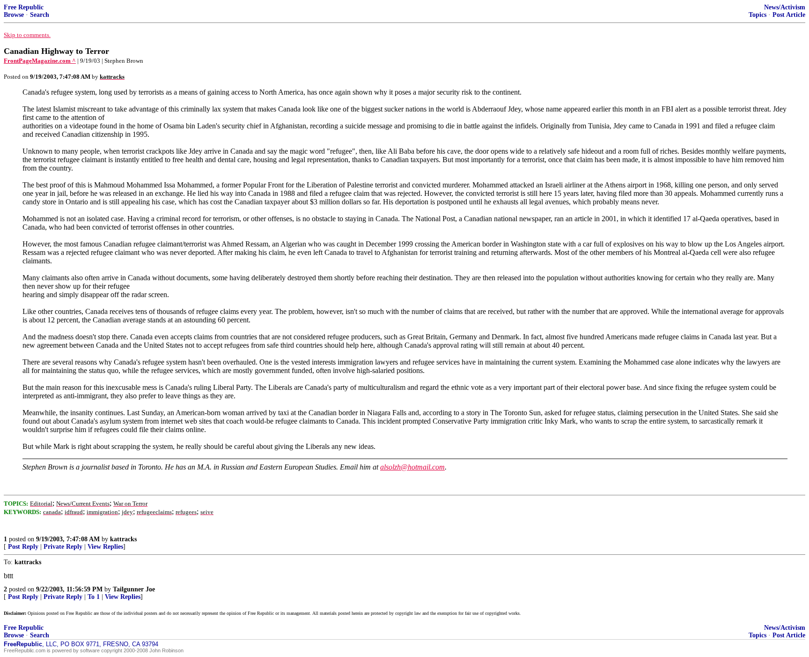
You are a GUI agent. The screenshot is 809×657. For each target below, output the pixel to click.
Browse (14, 14)
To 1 (94, 596)
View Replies (105, 546)
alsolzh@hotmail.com (412, 467)
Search (39, 14)
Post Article (788, 14)
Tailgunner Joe (134, 589)
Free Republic (24, 7)
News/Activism (784, 7)
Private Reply (63, 546)
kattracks (123, 539)
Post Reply (23, 546)
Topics (757, 14)
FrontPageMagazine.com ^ (40, 60)
